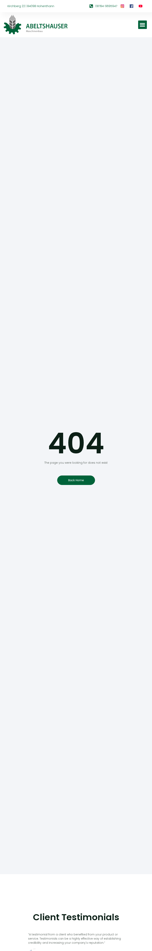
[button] (142, 24)
